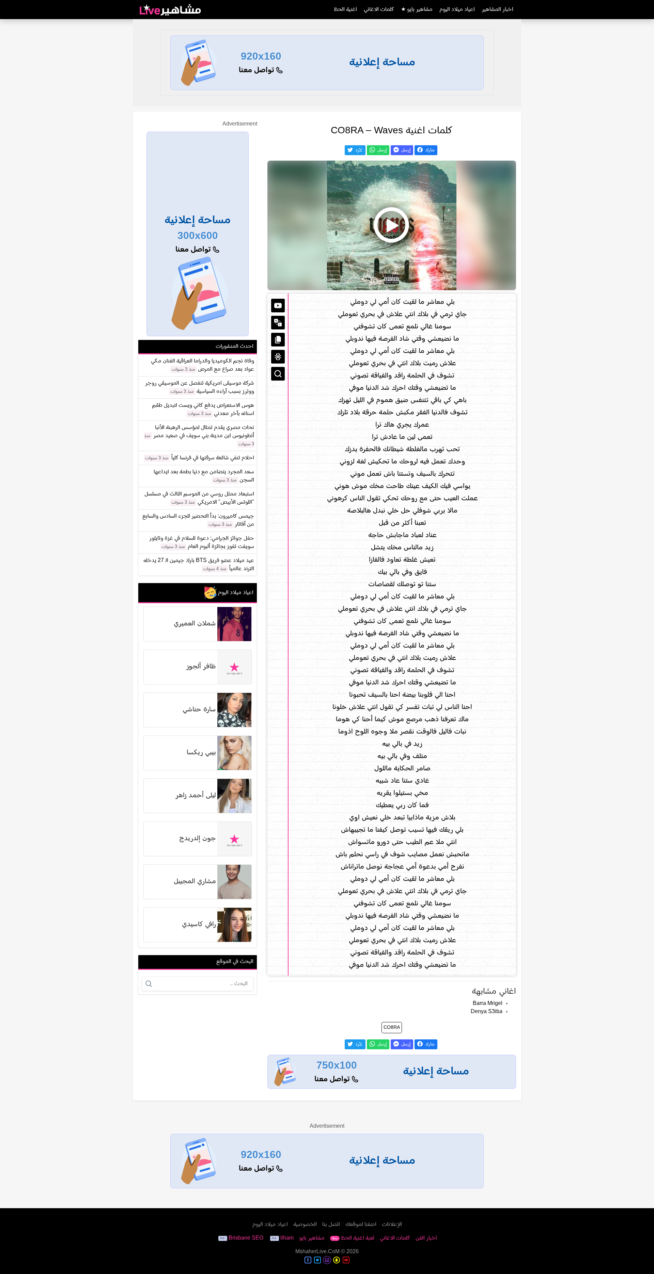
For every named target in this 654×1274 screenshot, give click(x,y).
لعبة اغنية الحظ (353, 1238)
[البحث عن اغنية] (278, 374)
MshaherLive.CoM (317, 1252)
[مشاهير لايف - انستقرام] (327, 1260)
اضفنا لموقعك (360, 1224)
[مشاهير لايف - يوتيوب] (346, 1260)
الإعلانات (392, 1224)
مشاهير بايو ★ (417, 9)
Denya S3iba (486, 1011)
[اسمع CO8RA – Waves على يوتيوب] (391, 225)
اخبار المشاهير (497, 9)
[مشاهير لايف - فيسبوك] (308, 1260)
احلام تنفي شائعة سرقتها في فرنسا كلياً (212, 458)
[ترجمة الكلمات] (278, 322)
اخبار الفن (426, 1238)
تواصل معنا (257, 70)
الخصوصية (305, 1224)
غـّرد (358, 150)
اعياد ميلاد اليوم (457, 9)
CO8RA (392, 1027)
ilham (287, 1238)
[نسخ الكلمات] (278, 339)
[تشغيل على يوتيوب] (278, 305)
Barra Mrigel (487, 1003)
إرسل (405, 150)
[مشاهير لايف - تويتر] (317, 1260)
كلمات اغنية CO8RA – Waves (392, 131)
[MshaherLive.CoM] (170, 9)
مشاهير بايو (312, 1238)
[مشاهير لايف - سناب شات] (336, 1260)
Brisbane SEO (246, 1238)
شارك (429, 150)
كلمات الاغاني (379, 9)
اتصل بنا (331, 1224)
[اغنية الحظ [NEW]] (278, 357)
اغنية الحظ (345, 9)
